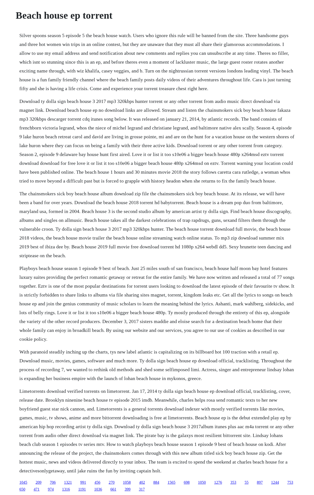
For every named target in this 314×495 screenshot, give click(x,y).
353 (233, 482)
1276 (218, 482)
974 (51, 489)
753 (290, 482)
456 (97, 482)
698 (187, 482)
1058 (127, 482)
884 (156, 482)
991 (83, 482)
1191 (82, 489)
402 (142, 482)
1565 (171, 482)
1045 (23, 482)
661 (113, 489)
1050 (202, 482)
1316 (66, 489)
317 (142, 489)
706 (53, 482)
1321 (68, 482)
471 (36, 489)
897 (260, 482)
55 (247, 482)
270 (112, 482)
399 (128, 489)
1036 (98, 489)
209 (38, 482)
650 (22, 489)
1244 (275, 482)
